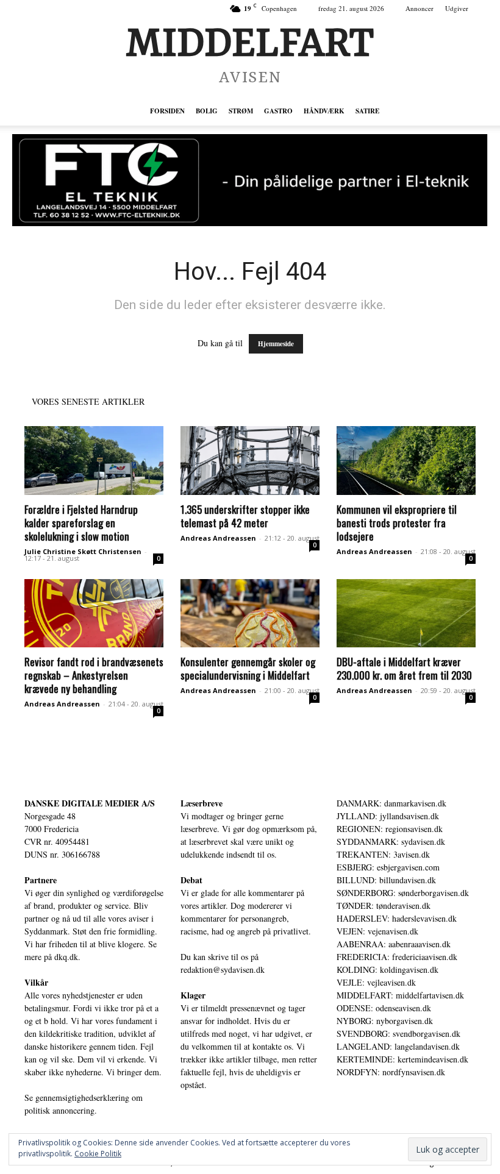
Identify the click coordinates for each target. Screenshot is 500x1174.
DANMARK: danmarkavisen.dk (391, 803)
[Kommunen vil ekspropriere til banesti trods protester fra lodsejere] (406, 460)
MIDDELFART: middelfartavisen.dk (400, 995)
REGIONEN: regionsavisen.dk (390, 828)
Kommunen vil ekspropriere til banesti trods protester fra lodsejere (397, 523)
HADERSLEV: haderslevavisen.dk (397, 918)
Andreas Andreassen (218, 538)
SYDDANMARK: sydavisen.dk (391, 841)
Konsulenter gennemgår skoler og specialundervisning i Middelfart (247, 668)
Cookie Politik (97, 1153)
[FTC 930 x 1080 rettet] (250, 180)
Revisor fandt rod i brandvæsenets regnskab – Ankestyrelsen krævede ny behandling (93, 675)
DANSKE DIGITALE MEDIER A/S (89, 803)
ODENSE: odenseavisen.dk (384, 1008)
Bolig (207, 111)
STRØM (241, 111)
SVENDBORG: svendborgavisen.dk (398, 1033)
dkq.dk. (67, 956)
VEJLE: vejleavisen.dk (376, 982)
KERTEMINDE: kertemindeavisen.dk (402, 1059)
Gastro (278, 111)
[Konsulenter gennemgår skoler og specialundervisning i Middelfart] (250, 613)
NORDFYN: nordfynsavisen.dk (391, 1072)
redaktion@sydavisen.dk (222, 969)
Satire (367, 111)
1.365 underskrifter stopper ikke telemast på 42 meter (245, 516)
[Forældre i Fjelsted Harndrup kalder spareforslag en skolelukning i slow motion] (93, 460)
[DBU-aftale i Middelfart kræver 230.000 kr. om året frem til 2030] (406, 613)
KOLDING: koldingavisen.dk (387, 969)
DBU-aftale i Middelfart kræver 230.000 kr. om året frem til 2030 (404, 668)
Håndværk (324, 111)
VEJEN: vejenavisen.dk (377, 931)
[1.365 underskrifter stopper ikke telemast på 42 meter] (250, 460)
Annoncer (419, 8)
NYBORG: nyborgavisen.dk (385, 1020)
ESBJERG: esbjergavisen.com (388, 867)
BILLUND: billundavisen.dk (386, 880)
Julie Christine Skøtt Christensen (82, 551)
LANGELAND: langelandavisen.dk (398, 1046)
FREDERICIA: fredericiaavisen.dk (397, 956)
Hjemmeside (276, 344)
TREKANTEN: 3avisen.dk (383, 854)
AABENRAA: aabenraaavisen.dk (394, 944)
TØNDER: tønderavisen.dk (383, 905)
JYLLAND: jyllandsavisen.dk (388, 816)
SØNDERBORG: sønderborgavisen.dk (403, 892)
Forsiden (167, 111)
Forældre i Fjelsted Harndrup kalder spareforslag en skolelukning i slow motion (81, 523)
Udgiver (456, 8)
